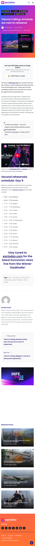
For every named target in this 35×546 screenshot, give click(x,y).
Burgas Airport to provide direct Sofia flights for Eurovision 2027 (15, 482)
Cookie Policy (18, 535)
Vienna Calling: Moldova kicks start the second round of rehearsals (15, 341)
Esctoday (15, 132)
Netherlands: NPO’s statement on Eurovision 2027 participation (14, 461)
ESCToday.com (13, 83)
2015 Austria (5, 11)
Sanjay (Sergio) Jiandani (11, 444)
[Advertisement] (17, 405)
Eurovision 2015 (24, 277)
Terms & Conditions (7, 538)
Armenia (15, 11)
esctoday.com (13, 256)
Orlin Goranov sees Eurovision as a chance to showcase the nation (17, 441)
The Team (10, 535)
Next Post (6, 352)
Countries (24, 11)
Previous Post (11, 336)
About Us (3, 535)
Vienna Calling (20, 14)
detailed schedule (18, 190)
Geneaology (7, 280)
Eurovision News (8, 14)
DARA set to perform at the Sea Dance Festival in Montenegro (16, 503)
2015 (9, 277)
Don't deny (15, 277)
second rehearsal (17, 280)
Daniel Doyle (6, 307)
